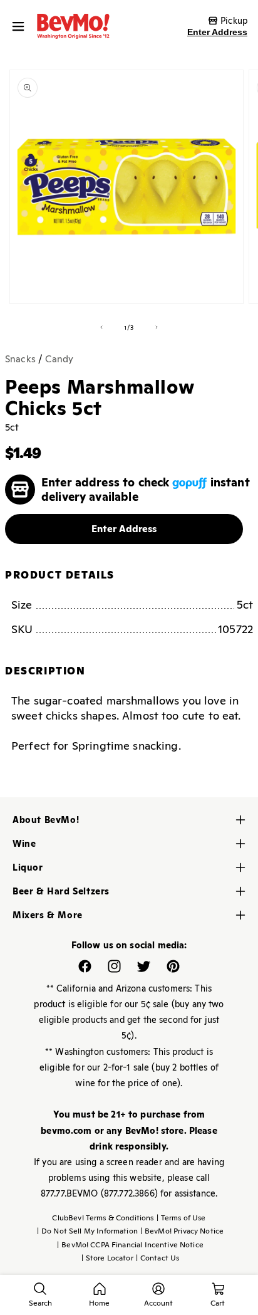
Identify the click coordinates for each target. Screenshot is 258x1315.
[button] (21, 26)
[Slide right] (156, 327)
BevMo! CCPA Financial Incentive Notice (130, 1245)
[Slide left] (101, 327)
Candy (59, 359)
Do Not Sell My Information (87, 1231)
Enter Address (217, 32)
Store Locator (107, 1258)
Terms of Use (181, 1218)
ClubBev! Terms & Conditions (102, 1218)
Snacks (20, 359)
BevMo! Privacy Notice (182, 1231)
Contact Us (158, 1258)
